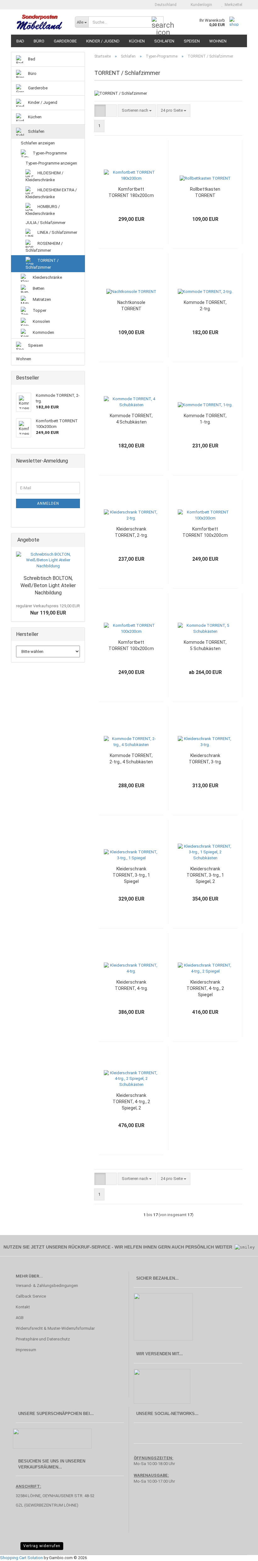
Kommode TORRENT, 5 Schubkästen (205, 645)
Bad (20, 41)
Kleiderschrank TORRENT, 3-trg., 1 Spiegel (131, 875)
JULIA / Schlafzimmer (45, 222)
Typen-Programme (49, 153)
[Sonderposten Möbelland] (40, 22)
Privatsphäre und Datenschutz (43, 1339)
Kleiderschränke (47, 277)
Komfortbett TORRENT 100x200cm (205, 532)
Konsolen (41, 321)
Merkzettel (232, 5)
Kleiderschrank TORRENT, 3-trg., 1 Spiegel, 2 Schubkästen (205, 875)
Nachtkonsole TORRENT (131, 305)
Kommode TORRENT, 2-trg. (205, 305)
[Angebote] (78, 540)
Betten (38, 288)
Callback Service (31, 1296)
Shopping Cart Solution (21, 1557)
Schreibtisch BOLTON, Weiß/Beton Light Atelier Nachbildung (48, 585)
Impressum (26, 1349)
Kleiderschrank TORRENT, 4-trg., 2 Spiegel (205, 988)
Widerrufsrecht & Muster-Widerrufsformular (55, 1328)
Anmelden (48, 503)
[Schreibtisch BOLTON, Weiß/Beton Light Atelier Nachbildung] (48, 560)
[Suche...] (158, 22)
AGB (20, 1317)
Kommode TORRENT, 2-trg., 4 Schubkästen (131, 758)
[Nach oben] (240, 1551)
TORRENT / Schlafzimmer (42, 264)
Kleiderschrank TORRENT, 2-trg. (131, 532)
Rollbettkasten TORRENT (205, 192)
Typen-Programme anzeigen (51, 163)
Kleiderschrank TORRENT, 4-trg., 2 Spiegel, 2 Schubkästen (131, 1102)
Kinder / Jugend (103, 41)
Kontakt (23, 1307)
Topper (39, 310)
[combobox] (137, 110)
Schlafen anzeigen (38, 143)
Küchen (137, 41)
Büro (39, 41)
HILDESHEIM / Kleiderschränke (44, 176)
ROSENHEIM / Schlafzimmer (44, 247)
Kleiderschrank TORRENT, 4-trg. (131, 985)
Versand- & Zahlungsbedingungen (47, 1285)
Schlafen (164, 41)
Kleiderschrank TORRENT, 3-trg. (205, 758)
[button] (163, 4)
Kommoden (43, 332)
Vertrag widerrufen (41, 1546)
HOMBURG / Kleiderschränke (42, 210)
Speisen (192, 41)
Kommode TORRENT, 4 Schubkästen (131, 418)
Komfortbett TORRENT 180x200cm (131, 192)
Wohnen (218, 41)
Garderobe (65, 41)
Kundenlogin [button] (200, 5)
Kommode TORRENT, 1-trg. (205, 418)
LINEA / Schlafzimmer (56, 232)
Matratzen (41, 299)
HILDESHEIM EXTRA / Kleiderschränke (51, 193)
